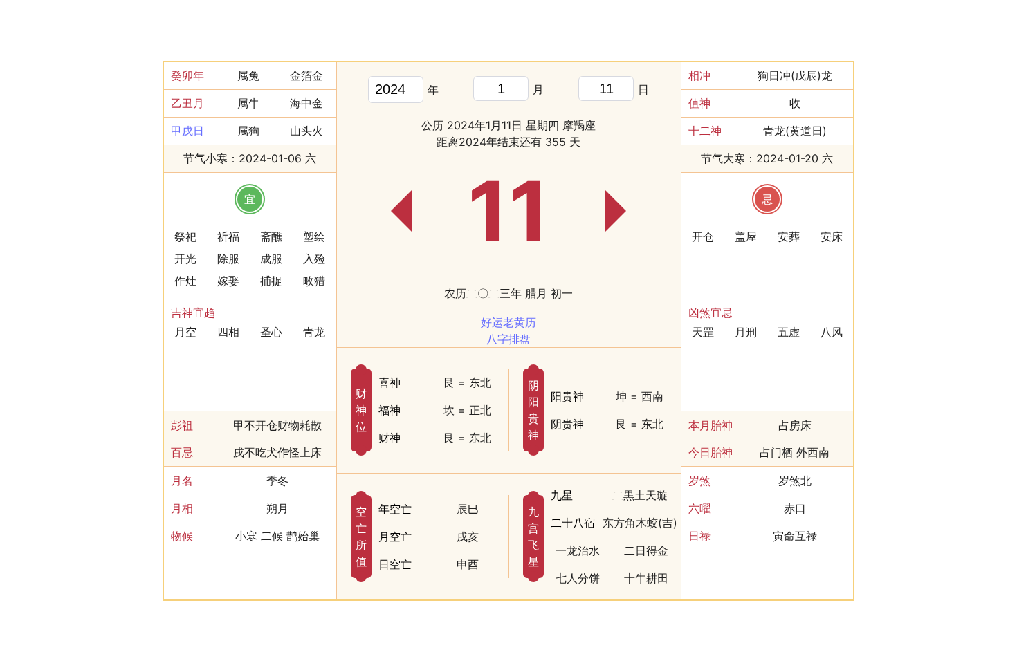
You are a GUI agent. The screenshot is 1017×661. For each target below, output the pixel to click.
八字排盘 (508, 339)
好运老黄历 (508, 322)
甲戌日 (187, 131)
